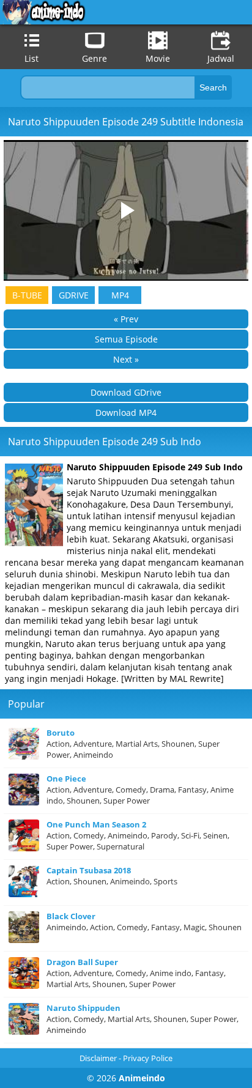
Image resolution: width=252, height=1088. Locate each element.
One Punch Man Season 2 (96, 824)
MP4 (120, 295)
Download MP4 (126, 412)
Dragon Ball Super (82, 962)
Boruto (60, 732)
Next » (126, 359)
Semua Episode (126, 339)
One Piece (66, 778)
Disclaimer (98, 1058)
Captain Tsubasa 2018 (88, 870)
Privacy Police (147, 1058)
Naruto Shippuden (83, 1007)
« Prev (126, 319)
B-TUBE (27, 295)
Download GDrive (126, 392)
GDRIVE (74, 295)
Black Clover (70, 916)
